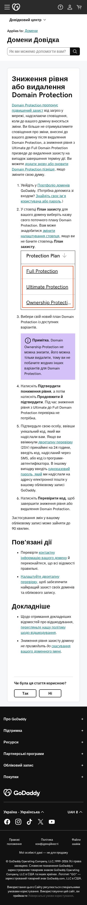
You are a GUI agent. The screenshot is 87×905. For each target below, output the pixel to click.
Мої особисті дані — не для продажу (43, 852)
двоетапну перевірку (55, 442)
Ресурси (11, 742)
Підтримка (13, 730)
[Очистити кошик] (79, 7)
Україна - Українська (22, 812)
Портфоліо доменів (53, 185)
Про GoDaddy (15, 719)
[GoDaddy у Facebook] (7, 824)
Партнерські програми (24, 753)
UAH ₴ (73, 812)
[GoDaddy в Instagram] (18, 824)
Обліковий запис (18, 765)
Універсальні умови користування (50, 895)
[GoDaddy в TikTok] (29, 824)
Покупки (11, 777)
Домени (31, 30)
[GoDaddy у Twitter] (40, 824)
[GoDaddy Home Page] (22, 793)
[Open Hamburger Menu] (5, 7)
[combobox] (38, 51)
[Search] (75, 51)
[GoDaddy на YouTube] (51, 824)
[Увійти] (70, 7)
